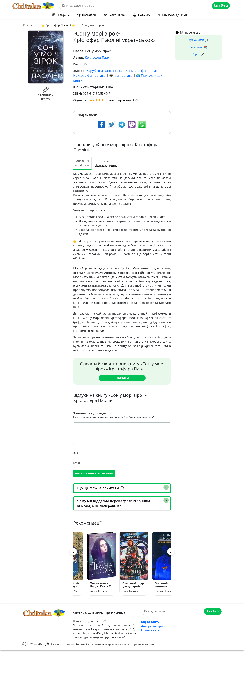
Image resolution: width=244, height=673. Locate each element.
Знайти (220, 5)
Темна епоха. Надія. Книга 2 (88, 585)
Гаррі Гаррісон (118, 590)
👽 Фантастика (121, 75)
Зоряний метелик (149, 585)
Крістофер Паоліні (99, 57)
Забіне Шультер (87, 590)
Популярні (89, 15)
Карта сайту (150, 622)
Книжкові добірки (174, 15)
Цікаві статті (150, 630)
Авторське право (153, 626)
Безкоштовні (117, 15)
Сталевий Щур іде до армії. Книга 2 (121, 585)
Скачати (122, 378)
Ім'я (77, 453)
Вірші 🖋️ (198, 54)
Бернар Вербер (152, 590)
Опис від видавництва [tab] (106, 163)
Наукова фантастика (89, 75)
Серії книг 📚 (198, 47)
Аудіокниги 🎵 (198, 40)
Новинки (144, 15)
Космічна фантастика (143, 71)
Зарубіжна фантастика (104, 71)
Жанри (62, 15)
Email (78, 463)
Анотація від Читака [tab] (82, 163)
